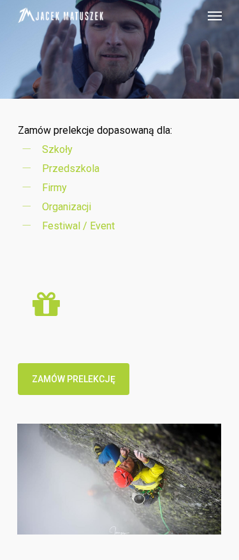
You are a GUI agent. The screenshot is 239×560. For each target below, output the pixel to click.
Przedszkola (70, 168)
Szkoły (57, 149)
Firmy (54, 188)
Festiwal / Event (78, 226)
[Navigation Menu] (215, 15)
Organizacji (66, 207)
